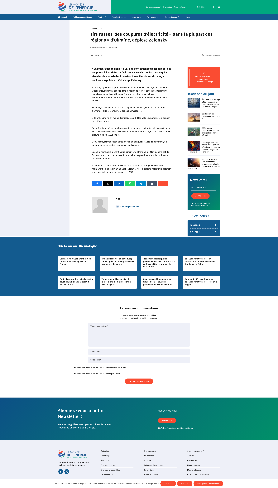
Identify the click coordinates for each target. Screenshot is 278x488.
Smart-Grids (136, 17)
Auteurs (190, 456)
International (190, 17)
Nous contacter (180, 7)
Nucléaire (148, 460)
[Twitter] (217, 7)
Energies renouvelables (110, 470)
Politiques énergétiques (82, 17)
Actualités (105, 451)
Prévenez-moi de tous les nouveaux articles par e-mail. (96, 374)
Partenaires (167, 7)
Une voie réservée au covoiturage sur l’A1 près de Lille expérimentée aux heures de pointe (118, 261)
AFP (100, 29)
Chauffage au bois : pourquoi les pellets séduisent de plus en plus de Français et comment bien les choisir (204, 147)
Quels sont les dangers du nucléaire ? (211, 116)
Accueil (64, 17)
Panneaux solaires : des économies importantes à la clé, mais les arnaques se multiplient (204, 163)
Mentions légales (194, 470)
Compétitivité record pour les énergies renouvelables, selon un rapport (201, 281)
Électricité (102, 17)
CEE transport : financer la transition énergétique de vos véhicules (210, 131)
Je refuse (185, 484)
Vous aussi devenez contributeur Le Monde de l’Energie (203, 79)
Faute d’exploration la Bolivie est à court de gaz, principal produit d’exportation (76, 281)
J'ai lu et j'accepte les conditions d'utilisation (200, 204)
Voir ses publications (129, 206)
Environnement (153, 17)
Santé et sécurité (172, 17)
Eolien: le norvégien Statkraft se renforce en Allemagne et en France (75, 261)
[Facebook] (212, 7)
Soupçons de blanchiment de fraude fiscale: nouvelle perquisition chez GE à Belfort (157, 281)
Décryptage (105, 456)
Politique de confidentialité (198, 475)
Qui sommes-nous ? (153, 7)
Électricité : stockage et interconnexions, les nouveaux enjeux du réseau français (211, 103)
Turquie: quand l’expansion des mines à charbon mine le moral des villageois (117, 281)
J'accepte (168, 484)
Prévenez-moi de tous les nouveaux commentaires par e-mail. (100, 368)
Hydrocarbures (150, 451)
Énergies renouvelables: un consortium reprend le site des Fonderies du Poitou (200, 261)
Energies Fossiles (119, 17)
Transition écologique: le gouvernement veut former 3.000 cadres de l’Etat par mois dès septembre (159, 263)
